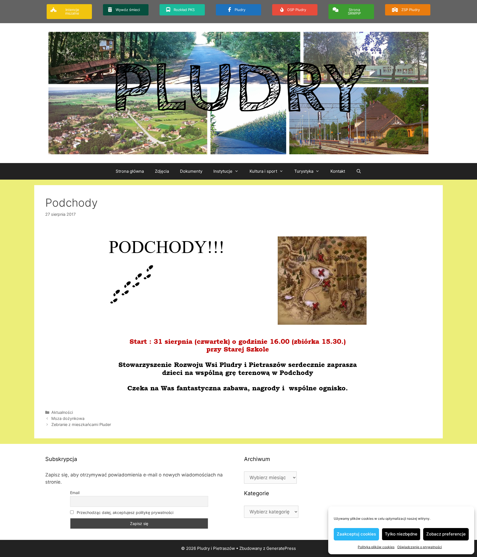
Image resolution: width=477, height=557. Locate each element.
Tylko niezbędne (401, 534)
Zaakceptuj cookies (356, 534)
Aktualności (62, 412)
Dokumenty (191, 171)
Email (75, 492)
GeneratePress (281, 548)
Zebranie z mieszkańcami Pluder (81, 424)
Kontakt (337, 171)
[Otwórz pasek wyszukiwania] (359, 171)
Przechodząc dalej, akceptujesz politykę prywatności (124, 512)
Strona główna (130, 171)
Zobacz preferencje (446, 534)
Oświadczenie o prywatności (419, 547)
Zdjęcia (162, 171)
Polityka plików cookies (376, 547)
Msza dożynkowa (67, 418)
